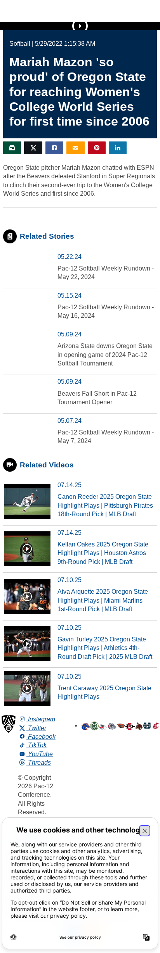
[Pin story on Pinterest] (97, 147)
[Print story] (12, 147)
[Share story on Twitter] (33, 147)
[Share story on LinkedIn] (118, 147)
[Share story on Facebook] (54, 147)
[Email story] (75, 147)
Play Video (80, 26)
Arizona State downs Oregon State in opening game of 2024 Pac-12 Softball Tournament (105, 355)
